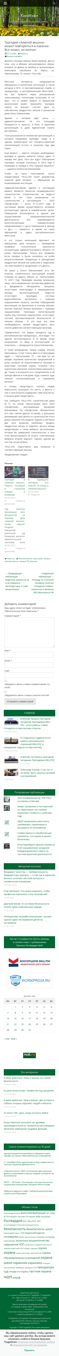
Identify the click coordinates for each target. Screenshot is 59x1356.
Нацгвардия (45, 1216)
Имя (8, 650)
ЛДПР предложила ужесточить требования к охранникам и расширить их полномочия (33, 824)
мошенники (22, 1240)
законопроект (30, 1237)
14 (8, 1018)
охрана (9, 1252)
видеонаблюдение (35, 1232)
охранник (20, 1263)
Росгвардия (13, 1220)
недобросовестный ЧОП (14, 1248)
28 (8, 1030)
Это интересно (29, 1072)
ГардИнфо (29, 15)
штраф (16, 1277)
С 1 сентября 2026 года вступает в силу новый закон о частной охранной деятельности (29, 1163)
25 (37, 1024)
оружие (42, 1248)
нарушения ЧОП (14, 1244)
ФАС (25, 1221)
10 (29, 1012)
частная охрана (40, 1271)
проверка (20, 1267)
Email (8, 660)
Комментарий (13, 615)
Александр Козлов (12, 1213)
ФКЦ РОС (31, 1221)
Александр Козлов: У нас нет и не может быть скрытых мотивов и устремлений (37, 772)
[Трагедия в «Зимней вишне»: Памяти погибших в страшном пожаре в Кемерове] (15, 472)
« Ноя (6, 1038)
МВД (38, 1216)
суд (6, 1271)
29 (15, 1030)
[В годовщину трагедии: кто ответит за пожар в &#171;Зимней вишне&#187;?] (38, 472)
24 (29, 1024)
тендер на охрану (18, 1271)
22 (15, 1024)
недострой (38, 558)
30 (22, 1030)
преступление (9, 1267)
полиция (46, 1263)
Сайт (7, 670)
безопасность (15, 1229)
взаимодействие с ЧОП (14, 1233)
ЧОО (39, 1221)
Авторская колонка (29, 866)
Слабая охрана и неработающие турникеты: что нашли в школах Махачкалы (34, 836)
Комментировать (14, 56)
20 (51, 1018)
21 (8, 1024)
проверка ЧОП (31, 1267)
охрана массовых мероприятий (29, 1253)
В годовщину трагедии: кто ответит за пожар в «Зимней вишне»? (38, 484)
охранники (35, 1263)
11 (37, 1012)
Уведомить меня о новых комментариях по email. (27, 686)
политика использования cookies (36, 1342)
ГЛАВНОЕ (29, 713)
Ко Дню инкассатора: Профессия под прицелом (29, 1090)
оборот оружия (31, 1248)
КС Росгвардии (10, 1216)
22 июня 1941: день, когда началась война (26, 1112)
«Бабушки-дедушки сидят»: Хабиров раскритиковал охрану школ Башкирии (28, 1192)
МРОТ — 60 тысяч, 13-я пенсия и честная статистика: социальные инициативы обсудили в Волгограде (28, 1183)
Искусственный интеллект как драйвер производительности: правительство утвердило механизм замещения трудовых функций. (29, 1125)
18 (37, 1018)
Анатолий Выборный (33, 1213)
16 (22, 1018)
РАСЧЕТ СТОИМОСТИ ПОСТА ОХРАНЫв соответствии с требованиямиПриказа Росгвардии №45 (29, 942)
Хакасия (33, 561)
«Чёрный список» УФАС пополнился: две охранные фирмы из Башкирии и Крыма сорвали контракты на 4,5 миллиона (29, 1173)
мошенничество (39, 1240)
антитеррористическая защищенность (21, 1225)
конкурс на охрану (46, 1237)
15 (15, 1018)
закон (21, 1237)
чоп (8, 1277)
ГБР (47, 1213)
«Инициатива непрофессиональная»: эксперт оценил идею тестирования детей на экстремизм (28, 919)
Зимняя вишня (25, 558)
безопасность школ (39, 1229)
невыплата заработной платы (38, 1244)
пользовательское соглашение (29, 1345)
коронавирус (9, 1240)
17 (29, 1018)
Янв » (14, 1038)
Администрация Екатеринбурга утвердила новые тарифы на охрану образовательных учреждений (27, 1154)
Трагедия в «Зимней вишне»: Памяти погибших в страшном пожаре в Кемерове (15, 487)
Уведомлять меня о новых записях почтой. (27, 695)
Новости (24, 53)
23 (22, 1024)
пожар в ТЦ (24, 561)
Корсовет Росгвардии (26, 1217)
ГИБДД (52, 1213)
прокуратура (45, 1267)
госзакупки (11, 1236)
